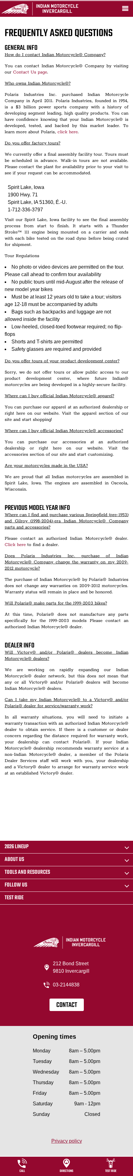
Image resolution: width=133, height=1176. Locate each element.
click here (68, 132)
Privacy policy (66, 1141)
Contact (66, 1005)
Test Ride (14, 897)
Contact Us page (30, 72)
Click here (15, 545)
